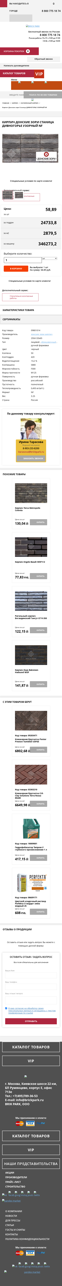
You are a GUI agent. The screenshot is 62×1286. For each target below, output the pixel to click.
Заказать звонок (33, 458)
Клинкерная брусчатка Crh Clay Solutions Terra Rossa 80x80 (29, 795)
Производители (16, 1177)
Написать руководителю (16, 65)
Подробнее (31, 499)
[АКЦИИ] (23, 90)
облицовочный (48, 342)
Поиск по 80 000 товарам (43, 94)
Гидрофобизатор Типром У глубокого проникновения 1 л (31, 848)
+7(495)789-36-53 (25, 1096)
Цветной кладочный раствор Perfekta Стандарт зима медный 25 (30, 903)
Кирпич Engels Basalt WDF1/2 (30, 562)
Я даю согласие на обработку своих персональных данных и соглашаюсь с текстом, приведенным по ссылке (32, 1010)
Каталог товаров (31, 1046)
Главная (5, 103)
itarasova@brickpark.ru (31, 451)
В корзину (16, 268)
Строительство (15, 1186)
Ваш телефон (11, 982)
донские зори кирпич (41, 334)
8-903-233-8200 (31, 448)
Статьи (9, 1225)
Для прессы (12, 1220)
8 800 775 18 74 (51, 11)
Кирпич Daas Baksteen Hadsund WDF (26, 671)
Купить (40, 522)
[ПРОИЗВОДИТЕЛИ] (36, 90)
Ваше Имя (9, 970)
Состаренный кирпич (29, 103)
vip (39, 74)
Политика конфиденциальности (27, 1239)
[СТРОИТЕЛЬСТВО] (36, 107)
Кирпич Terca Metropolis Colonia (27, 509)
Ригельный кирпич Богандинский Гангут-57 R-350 (31, 617)
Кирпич (15, 103)
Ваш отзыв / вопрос (14, 993)
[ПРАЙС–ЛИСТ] (50, 90)
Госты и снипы (15, 1229)
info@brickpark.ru (30, 1100)
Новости (11, 1215)
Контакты (11, 1234)
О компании (13, 1211)
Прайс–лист (13, 1182)
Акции (9, 1172)
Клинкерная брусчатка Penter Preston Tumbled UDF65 (30, 740)
